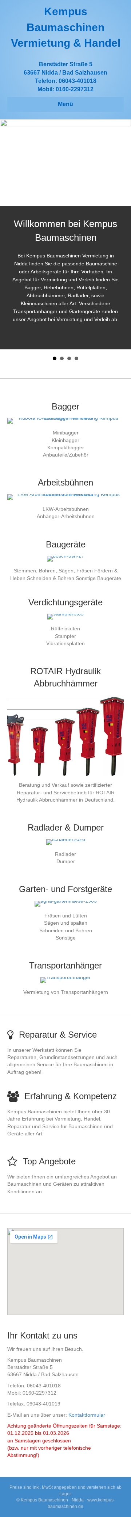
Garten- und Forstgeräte (65, 889)
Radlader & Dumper (66, 827)
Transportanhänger (65, 965)
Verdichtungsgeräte (65, 602)
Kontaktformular (86, 1415)
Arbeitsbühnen (65, 482)
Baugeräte (66, 544)
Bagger (65, 406)
